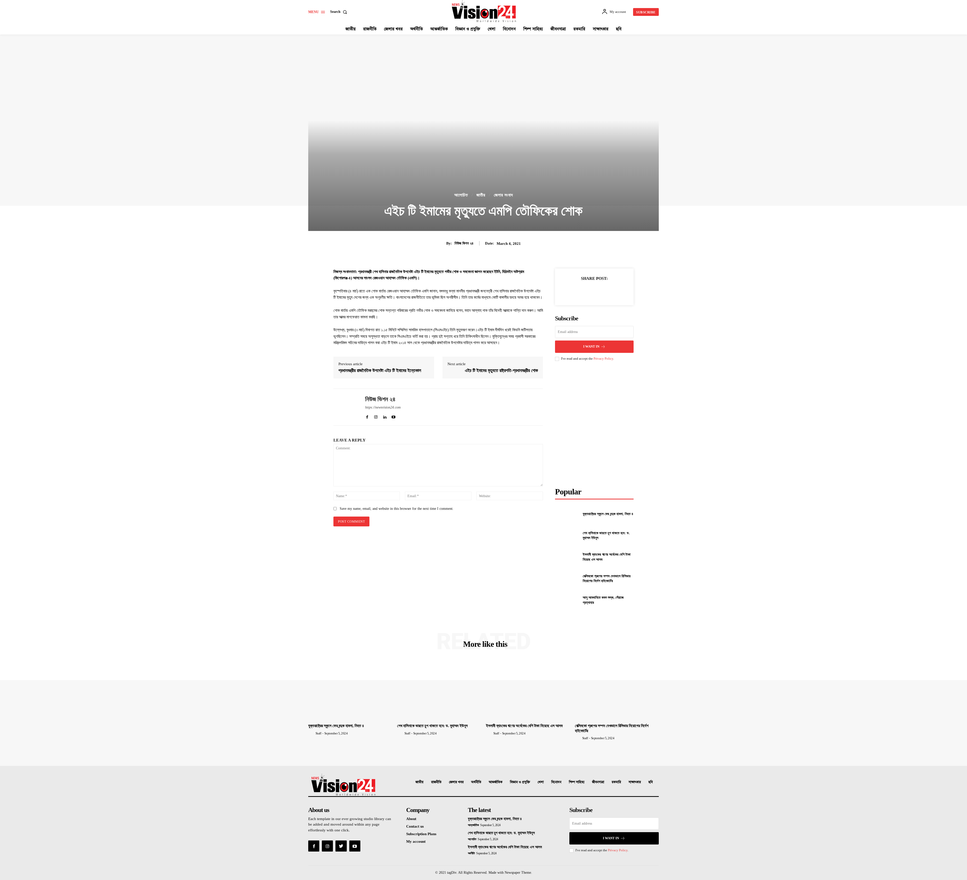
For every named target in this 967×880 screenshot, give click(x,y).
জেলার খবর (456, 782)
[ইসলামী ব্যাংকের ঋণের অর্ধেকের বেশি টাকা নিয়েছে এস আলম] (566, 557)
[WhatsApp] (606, 291)
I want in (591, 346)
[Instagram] (327, 846)
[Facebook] (571, 291)
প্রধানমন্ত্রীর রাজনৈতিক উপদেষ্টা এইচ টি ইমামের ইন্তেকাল (379, 370)
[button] (339, 12)
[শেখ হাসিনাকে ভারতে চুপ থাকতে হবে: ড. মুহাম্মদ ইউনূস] (566, 535)
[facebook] (367, 416)
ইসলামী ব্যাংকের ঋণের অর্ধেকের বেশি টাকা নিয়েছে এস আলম (524, 726)
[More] (617, 291)
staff (318, 733)
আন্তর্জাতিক (495, 782)
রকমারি (616, 782)
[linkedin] (385, 416)
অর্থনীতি (476, 782)
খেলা (541, 782)
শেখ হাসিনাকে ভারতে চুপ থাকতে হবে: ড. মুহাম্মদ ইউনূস (432, 726)
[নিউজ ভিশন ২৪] (345, 407)
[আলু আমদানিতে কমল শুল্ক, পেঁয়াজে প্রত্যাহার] (566, 600)
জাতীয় (480, 195)
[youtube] (393, 416)
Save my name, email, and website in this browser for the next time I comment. (397, 509)
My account (416, 841)
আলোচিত (461, 195)
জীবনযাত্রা (598, 782)
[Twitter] (582, 291)
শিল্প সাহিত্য (576, 782)
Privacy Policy (603, 358)
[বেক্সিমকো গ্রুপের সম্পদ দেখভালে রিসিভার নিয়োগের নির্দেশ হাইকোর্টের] (566, 578)
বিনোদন (556, 782)
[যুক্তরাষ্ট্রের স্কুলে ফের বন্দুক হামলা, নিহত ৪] (566, 514)
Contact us (415, 826)
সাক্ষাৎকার (635, 782)
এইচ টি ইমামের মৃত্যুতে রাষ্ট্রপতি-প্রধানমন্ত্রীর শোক (501, 370)
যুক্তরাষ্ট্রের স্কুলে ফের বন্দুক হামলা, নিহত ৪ (608, 514)
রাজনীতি (436, 782)
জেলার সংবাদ (503, 195)
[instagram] (376, 416)
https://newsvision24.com (383, 407)
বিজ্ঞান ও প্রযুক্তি (520, 782)
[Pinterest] (594, 291)
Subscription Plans (421, 834)
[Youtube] (354, 846)
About (411, 819)
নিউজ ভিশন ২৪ (464, 243)
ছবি (650, 782)
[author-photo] (311, 733)
